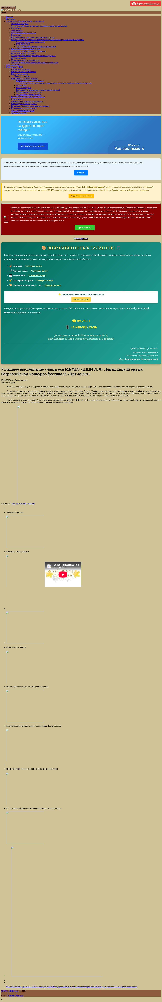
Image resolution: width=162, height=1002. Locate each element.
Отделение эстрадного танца (28, 94)
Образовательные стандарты (23, 33)
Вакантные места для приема (23, 53)
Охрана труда (17, 99)
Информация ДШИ (14, 67)
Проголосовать (85, 227)
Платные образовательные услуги (25, 49)
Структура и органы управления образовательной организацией (39, 26)
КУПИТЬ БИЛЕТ (8, 8)
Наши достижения (22, 76)
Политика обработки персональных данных (30, 106)
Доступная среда (18, 58)
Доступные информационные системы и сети (36, 46)
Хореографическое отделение (29, 92)
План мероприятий (19, 74)
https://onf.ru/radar (95, 187)
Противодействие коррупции (24, 103)
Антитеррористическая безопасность (27, 101)
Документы (16, 28)
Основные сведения (19, 23)
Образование (16, 30)
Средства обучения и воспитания (30, 42)
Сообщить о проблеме (33, 146)
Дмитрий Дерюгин (15, 995)
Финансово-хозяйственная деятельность (28, 51)
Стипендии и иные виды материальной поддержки (33, 55)
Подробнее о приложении (81, 196)
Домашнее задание (19, 113)
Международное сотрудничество (25, 60)
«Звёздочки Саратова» (21, 69)
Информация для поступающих (24, 78)
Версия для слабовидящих (148, 3)
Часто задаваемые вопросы (22, 110)
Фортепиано (21, 85)
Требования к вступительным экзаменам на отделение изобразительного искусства (55, 83)
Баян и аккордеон (23, 87)
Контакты (10, 19)
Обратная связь (12, 65)
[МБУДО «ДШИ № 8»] (11, 10)
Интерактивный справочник (23, 71)
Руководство (16, 35)
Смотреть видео (33, 266)
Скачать (81, 173)
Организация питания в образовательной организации (34, 62)
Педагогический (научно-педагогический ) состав (32, 37)
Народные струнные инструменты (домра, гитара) (38, 90)
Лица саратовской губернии (23, 504)
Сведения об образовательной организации (25, 21)
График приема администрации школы (28, 97)
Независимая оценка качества (24, 108)
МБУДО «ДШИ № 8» (10, 991)
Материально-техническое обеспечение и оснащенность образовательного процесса (47, 39)
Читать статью (81, 299)
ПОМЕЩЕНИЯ (23, 44)
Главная (9, 17)
